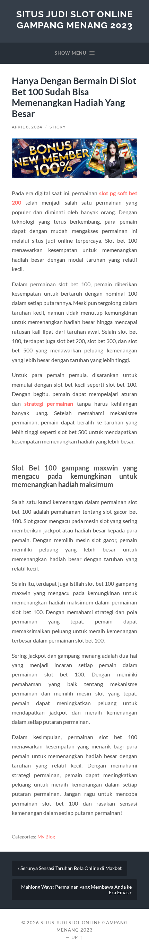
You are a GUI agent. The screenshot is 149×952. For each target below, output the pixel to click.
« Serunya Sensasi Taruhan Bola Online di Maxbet (69, 868)
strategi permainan (48, 403)
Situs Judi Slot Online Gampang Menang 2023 (74, 19)
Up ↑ (77, 937)
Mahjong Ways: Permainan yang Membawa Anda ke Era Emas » (76, 889)
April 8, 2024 (27, 126)
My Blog (46, 836)
